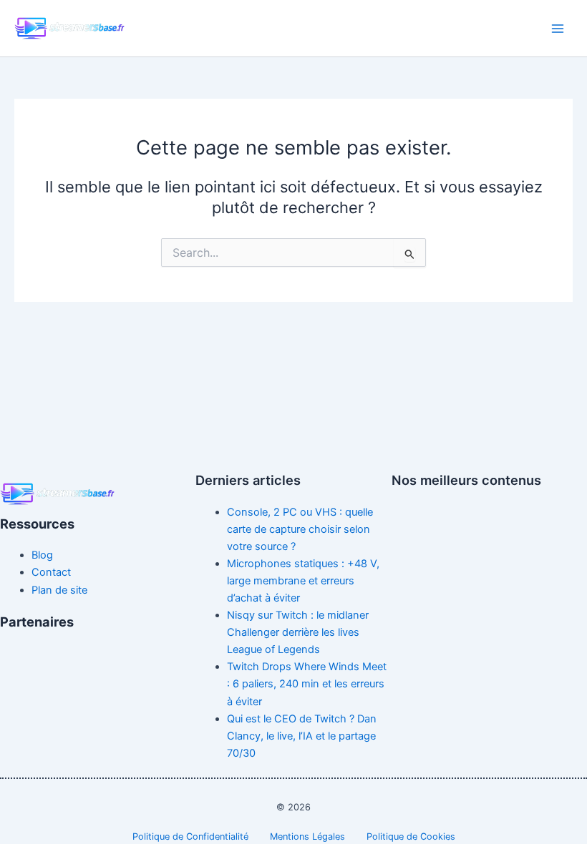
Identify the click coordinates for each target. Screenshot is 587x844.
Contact (51, 572)
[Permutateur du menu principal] (558, 29)
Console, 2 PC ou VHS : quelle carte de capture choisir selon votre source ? (300, 529)
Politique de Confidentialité (190, 836)
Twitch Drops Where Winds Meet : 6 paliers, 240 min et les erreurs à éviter (307, 683)
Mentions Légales (307, 836)
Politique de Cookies (411, 836)
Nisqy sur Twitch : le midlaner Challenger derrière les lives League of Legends (298, 632)
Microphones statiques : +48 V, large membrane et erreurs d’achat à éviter (303, 580)
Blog (42, 555)
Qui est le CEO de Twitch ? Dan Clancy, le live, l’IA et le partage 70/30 (302, 736)
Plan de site (59, 590)
